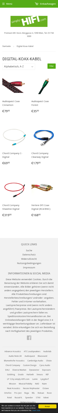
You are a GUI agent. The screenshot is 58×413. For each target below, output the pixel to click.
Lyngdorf (45, 379)
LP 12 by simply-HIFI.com (18, 379)
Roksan (41, 393)
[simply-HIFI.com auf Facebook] (29, 338)
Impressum (29, 267)
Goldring (11, 374)
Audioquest (30, 356)
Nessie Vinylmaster (31, 388)
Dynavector (34, 370)
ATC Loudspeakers (32, 351)
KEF (47, 374)
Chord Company (13, 365)
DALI (7, 370)
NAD (37, 384)
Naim (44, 384)
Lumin (35, 379)
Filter (51, 66)
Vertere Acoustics (28, 402)
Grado (21, 374)
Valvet (46, 397)
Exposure (46, 370)
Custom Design (30, 365)
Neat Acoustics (13, 388)
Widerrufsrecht (29, 259)
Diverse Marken (19, 370)
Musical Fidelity (25, 384)
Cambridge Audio (35, 360)
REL (33, 393)
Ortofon (7, 393)
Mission (12, 384)
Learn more (36, 410)
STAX (38, 397)
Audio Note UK (15, 356)
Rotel (9, 397)
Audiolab (47, 351)
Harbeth (30, 374)
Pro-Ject (17, 393)
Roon (49, 393)
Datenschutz (29, 254)
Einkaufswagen (47, 3)
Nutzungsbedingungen (29, 263)
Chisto (49, 360)
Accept (47, 406)
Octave (46, 388)
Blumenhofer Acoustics (14, 360)
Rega (26, 393)
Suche (29, 250)
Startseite (6, 46)
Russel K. (18, 397)
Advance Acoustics (12, 351)
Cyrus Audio (44, 365)
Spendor (29, 397)
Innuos (40, 374)
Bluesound (42, 356)
